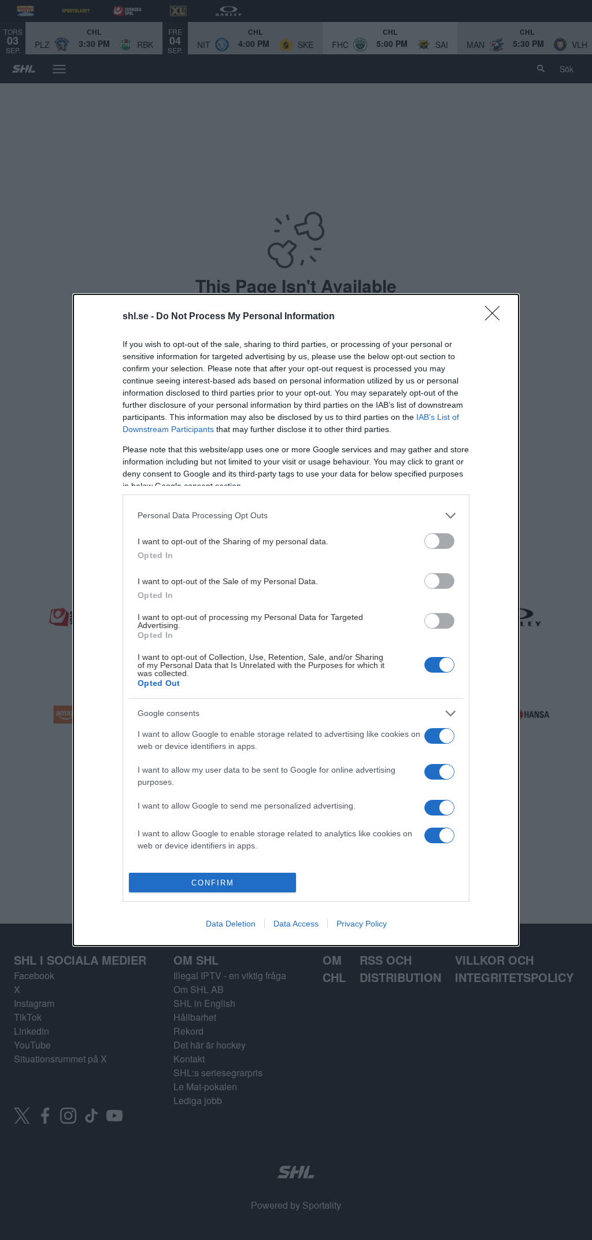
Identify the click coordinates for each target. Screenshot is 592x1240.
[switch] (439, 541)
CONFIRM (212, 883)
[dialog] (296, 620)
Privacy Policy (361, 923)
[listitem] (296, 516)
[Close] (496, 317)
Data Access (296, 923)
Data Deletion (231, 923)
